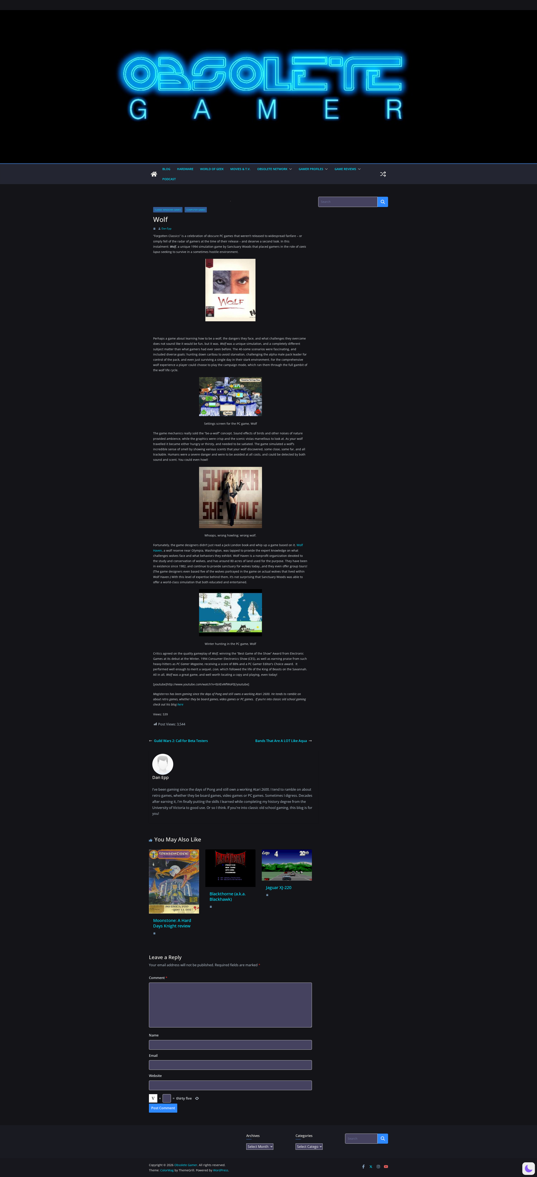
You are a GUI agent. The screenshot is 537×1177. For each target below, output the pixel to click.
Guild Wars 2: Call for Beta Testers (181, 740)
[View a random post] (383, 174)
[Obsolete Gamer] (154, 174)
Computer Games (195, 209)
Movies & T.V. (240, 169)
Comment (158, 977)
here (180, 704)
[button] (289, 169)
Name (154, 1035)
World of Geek (212, 169)
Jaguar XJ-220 (278, 887)
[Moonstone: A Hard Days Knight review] (174, 852)
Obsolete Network (272, 169)
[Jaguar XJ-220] (287, 852)
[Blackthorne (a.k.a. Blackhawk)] (230, 852)
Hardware (185, 169)
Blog (166, 169)
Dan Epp (166, 228)
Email (153, 1055)
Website (155, 1075)
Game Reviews (345, 169)
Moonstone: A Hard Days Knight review (172, 923)
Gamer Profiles (311, 169)
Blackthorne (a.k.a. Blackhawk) (228, 896)
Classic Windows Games (168, 209)
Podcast (169, 179)
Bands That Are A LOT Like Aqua (281, 740)
